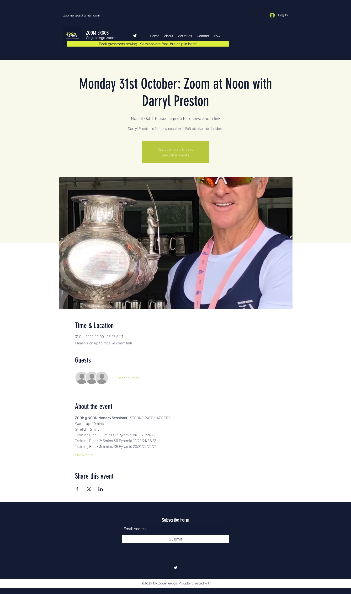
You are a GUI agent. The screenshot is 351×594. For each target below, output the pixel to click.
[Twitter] (135, 35)
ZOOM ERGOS (97, 33)
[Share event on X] (89, 489)
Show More (84, 454)
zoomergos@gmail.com (81, 15)
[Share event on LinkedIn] (100, 489)
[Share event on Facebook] (77, 489)
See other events (175, 155)
